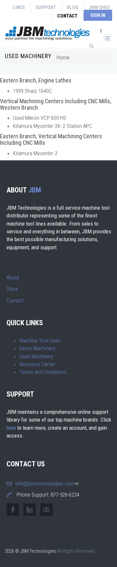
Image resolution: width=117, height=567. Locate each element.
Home (63, 57)
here (11, 428)
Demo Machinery (37, 348)
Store (12, 289)
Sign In (97, 15)
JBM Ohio (99, 7)
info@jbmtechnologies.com (46, 483)
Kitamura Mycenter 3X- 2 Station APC (52, 126)
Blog (72, 7)
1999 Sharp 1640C (32, 91)
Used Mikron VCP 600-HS (39, 118)
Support (45, 7)
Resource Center (38, 364)
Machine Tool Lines (40, 340)
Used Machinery (36, 356)
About (12, 277)
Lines (19, 7)
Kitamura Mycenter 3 (35, 153)
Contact (67, 16)
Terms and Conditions (43, 372)
